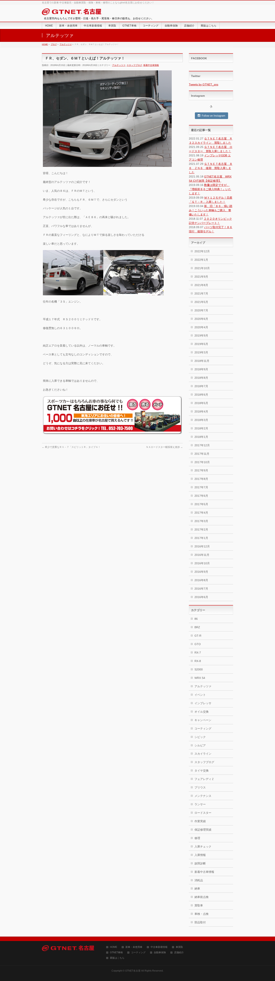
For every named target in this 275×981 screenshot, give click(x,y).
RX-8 (197, 661)
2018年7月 (201, 386)
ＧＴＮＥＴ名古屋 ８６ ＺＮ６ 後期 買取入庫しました (210, 168)
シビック (200, 737)
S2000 (198, 669)
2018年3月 (201, 420)
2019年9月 (201, 335)
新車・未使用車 (133, 947)
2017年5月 (201, 504)
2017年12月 (202, 445)
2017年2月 (201, 529)
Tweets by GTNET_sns (203, 84)
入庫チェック (202, 846)
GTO (197, 644)
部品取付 (200, 922)
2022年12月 (202, 251)
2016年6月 (201, 597)
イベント (200, 694)
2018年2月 (201, 428)
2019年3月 (201, 352)
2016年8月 (201, 580)
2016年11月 (201, 554)
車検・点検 (201, 913)
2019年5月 (201, 344)
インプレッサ (202, 703)
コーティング (202, 728)
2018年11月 (201, 360)
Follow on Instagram (213, 115)
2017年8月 (201, 478)
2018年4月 (201, 411)
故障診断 (200, 863)
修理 (197, 838)
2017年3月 (201, 521)
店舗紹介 (179, 952)
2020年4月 (201, 327)
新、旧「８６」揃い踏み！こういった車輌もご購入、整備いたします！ (210, 210)
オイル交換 (201, 711)
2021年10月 (202, 268)
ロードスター (202, 812)
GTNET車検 (116, 952)
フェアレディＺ (204, 779)
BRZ (197, 627)
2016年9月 (201, 571)
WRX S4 (199, 677)
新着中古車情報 (151, 65)
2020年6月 (201, 318)
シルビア (200, 745)
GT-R (197, 635)
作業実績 (200, 821)
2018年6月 (201, 394)
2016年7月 (201, 588)
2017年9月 (201, 470)
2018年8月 (201, 377)
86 (196, 618)
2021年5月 (201, 302)
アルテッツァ (118, 65)
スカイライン (202, 753)
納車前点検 (201, 897)
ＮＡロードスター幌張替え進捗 (164, 447)
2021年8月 (201, 285)
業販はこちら (117, 958)
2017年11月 (201, 453)
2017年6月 (201, 495)
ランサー (200, 804)
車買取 (179, 947)
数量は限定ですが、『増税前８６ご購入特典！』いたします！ (210, 189)
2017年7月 (201, 487)
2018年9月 (201, 369)
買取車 (198, 905)
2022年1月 (201, 259)
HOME (113, 947)
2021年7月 (201, 293)
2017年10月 (202, 462)
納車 (197, 888)
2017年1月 (201, 538)
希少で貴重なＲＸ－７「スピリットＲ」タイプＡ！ (71, 447)
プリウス (200, 787)
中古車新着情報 (159, 947)
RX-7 (197, 652)
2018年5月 (201, 403)
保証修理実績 (202, 829)
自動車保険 (160, 952)
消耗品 (198, 880)
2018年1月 (201, 436)
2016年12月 (202, 546)
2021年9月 (201, 276)
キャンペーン (202, 720)
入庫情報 (200, 855)
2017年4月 (201, 512)
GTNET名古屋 (133, 970)
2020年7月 (201, 310)
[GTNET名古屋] (71, 12)
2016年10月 (202, 563)
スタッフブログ (134, 65)
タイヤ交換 (201, 770)
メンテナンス (202, 795)
